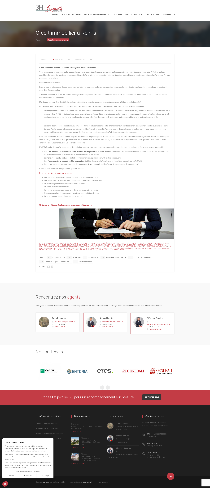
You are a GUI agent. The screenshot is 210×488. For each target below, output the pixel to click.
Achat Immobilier (56, 257)
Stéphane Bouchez (155, 318)
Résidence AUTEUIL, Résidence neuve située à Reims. (90, 443)
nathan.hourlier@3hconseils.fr (112, 322)
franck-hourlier (60, 327)
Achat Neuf (75, 257)
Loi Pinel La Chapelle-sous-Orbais (150, 245)
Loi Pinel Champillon (47, 245)
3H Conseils (45, 482)
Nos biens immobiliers (134, 14)
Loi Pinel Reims (45, 243)
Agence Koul (87, 482)
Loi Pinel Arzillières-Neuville (105, 243)
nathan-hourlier (107, 327)
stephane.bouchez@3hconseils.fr (158, 324)
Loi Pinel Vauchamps (54, 250)
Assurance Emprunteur (140, 257)
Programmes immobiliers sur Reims (49, 433)
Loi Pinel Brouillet (138, 243)
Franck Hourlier (59, 318)
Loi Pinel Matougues (107, 246)
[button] (5, 484)
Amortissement (91, 257)
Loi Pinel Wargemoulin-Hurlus (114, 250)
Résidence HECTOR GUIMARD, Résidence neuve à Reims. (87, 428)
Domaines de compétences (95, 14)
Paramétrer (28, 476)
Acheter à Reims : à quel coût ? (47, 428)
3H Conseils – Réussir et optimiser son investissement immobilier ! (66, 205)
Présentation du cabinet (71, 14)
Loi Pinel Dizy (84, 245)
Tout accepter (45, 476)
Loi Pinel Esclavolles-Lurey (125, 245)
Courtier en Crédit (83, 262)
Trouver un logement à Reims (47, 423)
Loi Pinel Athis (123, 243)
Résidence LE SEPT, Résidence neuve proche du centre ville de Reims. (91, 459)
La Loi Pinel (117, 14)
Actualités (167, 14)
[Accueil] (49, 8)
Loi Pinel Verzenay (71, 250)
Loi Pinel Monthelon (62, 248)
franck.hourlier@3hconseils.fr (65, 322)
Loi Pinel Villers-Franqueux (90, 250)
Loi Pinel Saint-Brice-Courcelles (96, 248)
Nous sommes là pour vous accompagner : (55, 173)
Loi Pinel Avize (57, 243)
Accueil (55, 14)
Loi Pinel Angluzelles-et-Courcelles (79, 243)
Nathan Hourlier (107, 318)
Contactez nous (153, 14)
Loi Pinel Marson (75, 246)
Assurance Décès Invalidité (114, 257)
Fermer (11, 476)
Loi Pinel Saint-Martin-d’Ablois (121, 248)
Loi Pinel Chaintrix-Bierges (157, 243)
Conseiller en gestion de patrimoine (56, 262)
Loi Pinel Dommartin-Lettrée (102, 245)
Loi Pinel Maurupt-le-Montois (155, 246)
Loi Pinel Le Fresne (60, 246)
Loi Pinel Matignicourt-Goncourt (129, 246)
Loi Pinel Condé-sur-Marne (67, 245)
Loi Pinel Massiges (90, 246)
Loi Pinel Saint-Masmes (143, 248)
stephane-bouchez (156, 329)
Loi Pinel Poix (77, 248)
